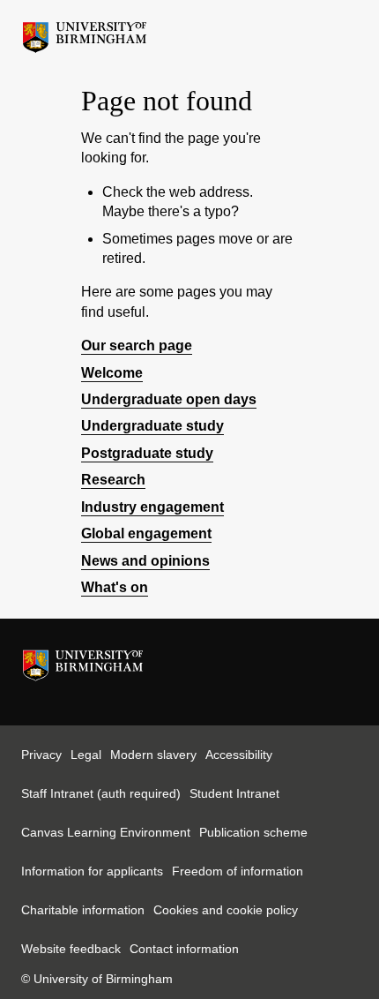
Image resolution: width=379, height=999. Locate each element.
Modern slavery (153, 754)
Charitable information (83, 910)
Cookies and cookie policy (225, 910)
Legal (86, 754)
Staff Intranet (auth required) (101, 793)
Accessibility (238, 754)
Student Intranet (234, 793)
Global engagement (146, 533)
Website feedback (71, 949)
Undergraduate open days (168, 399)
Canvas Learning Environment (105, 832)
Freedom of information (237, 871)
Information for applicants (92, 871)
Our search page (136, 345)
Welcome (112, 372)
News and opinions (145, 560)
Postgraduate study (147, 453)
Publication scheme (253, 832)
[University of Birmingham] (84, 33)
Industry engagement (152, 507)
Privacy (41, 754)
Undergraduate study (152, 425)
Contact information (184, 949)
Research (113, 479)
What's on (114, 587)
